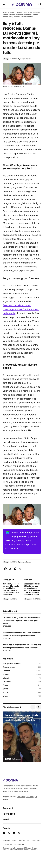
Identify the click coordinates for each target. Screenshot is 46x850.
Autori (6, 819)
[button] (4, 4)
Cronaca (6, 671)
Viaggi (5, 696)
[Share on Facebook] (5, 568)
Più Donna (29, 797)
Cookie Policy (7, 844)
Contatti (14, 840)
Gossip (6, 59)
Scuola (5, 692)
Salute (5, 689)
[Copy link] (20, 568)
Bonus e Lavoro (9, 667)
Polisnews (21, 797)
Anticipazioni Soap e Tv (12, 663)
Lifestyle (6, 678)
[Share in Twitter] (10, 568)
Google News (19, 536)
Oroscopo (28, 599)
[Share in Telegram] (15, 568)
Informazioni (9, 813)
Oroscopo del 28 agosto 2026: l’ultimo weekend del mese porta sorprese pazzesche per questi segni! (21, 620)
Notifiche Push (24, 840)
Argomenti (8, 808)
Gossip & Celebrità (16, 12)
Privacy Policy (36, 840)
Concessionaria (19, 844)
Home (5, 12)
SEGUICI (9, 540)
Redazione (6, 840)
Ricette (5, 685)
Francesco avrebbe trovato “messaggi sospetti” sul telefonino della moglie (21, 309)
